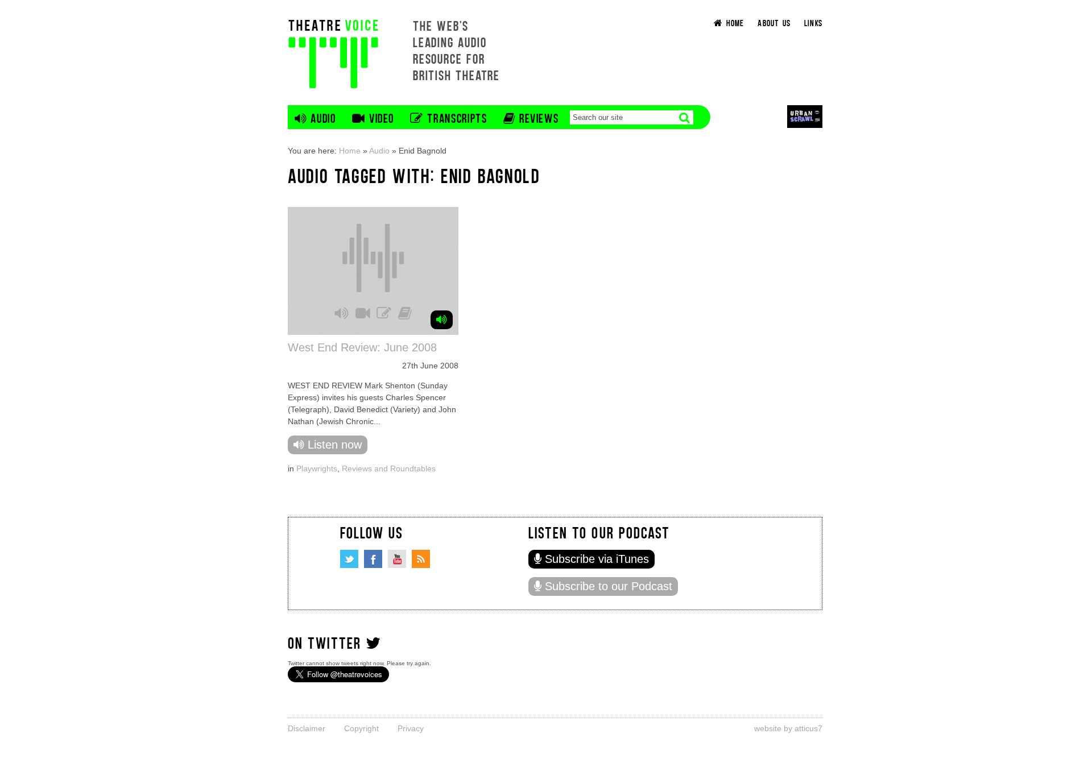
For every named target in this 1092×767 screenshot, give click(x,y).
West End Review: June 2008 (362, 347)
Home (350, 150)
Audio (379, 150)
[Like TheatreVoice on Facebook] (373, 559)
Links (813, 22)
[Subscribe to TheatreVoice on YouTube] (397, 559)
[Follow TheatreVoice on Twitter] (349, 559)
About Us (774, 22)
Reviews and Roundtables (389, 468)
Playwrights (316, 468)
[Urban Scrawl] (804, 116)
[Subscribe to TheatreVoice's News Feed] (421, 559)
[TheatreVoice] (333, 52)
